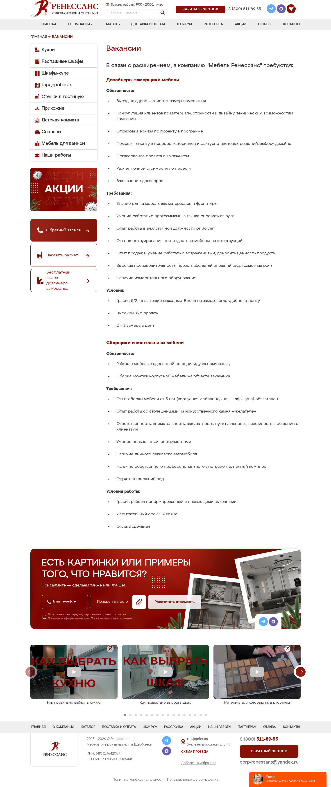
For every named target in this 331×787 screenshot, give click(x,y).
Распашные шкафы (62, 61)
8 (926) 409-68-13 (244, 15)
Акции (240, 24)
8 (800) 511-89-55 (244, 9)
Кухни (48, 50)
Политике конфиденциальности (68, 618)
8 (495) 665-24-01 (244, 3)
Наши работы (56, 155)
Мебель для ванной (63, 143)
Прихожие (53, 108)
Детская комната (60, 120)
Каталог (111, 24)
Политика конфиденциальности (139, 779)
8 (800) (259, 739)
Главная (48, 24)
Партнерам (247, 727)
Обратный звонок (269, 751)
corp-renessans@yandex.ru (269, 762)
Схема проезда (194, 751)
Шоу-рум (184, 24)
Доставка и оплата (148, 24)
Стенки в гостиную (63, 96)
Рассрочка (213, 24)
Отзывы (264, 24)
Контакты (291, 24)
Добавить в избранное (198, 763)
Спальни (51, 132)
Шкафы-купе (55, 73)
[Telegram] (271, 9)
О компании (79, 24)
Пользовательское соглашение (192, 779)
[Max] (281, 9)
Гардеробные (56, 85)
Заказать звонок (200, 9)
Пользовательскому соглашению (112, 618)
